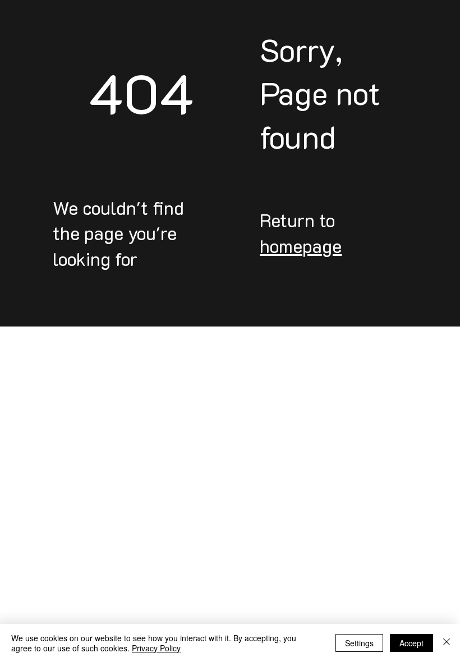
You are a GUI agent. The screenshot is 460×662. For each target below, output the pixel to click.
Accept (411, 643)
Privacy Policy (156, 648)
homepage (301, 246)
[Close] (446, 643)
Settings (359, 643)
